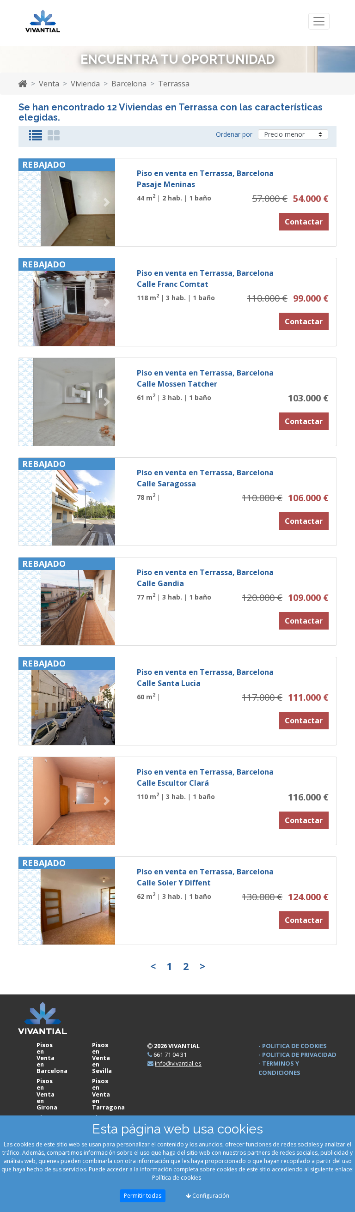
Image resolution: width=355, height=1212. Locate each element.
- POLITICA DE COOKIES (292, 1046)
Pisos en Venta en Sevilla (102, 1058)
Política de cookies (176, 1178)
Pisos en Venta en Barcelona (52, 1058)
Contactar (304, 222)
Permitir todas (142, 1196)
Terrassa (174, 84)
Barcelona (129, 84)
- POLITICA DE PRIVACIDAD (297, 1054)
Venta (49, 84)
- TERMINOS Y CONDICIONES (279, 1067)
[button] (25, 202)
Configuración (210, 1196)
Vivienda (85, 84)
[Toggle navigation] (319, 21)
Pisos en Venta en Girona (47, 1094)
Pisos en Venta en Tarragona (108, 1094)
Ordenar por (234, 134)
